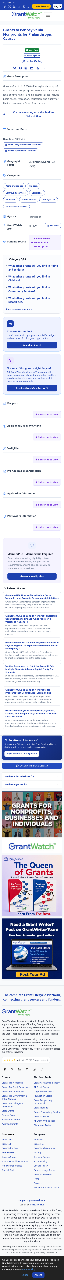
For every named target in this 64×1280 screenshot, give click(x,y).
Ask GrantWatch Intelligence (30, 388)
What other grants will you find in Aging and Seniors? (33, 267)
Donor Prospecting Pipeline (47, 1112)
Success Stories (9, 1157)
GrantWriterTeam (10, 1148)
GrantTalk (6, 1143)
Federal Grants (9, 1115)
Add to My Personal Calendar (22, 150)
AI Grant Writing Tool (44, 1120)
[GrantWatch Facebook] (5, 6)
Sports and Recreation (16, 206)
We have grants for (16, 784)
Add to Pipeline (33, 55)
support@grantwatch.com (32, 1200)
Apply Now (33, 50)
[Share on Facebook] (20, 68)
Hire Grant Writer (33, 61)
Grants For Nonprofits (12, 1082)
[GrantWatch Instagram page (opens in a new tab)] (34, 1069)
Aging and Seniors (14, 186)
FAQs (36, 1178)
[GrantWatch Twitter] (9, 6)
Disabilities (37, 193)
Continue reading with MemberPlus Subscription (33, 114)
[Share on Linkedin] (31, 68)
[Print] (45, 68)
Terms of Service (42, 1157)
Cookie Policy (28, 1269)
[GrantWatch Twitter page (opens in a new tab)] (12, 1069)
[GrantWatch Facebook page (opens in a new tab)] (5, 1069)
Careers (38, 1183)
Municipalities (29, 199)
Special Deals (8, 1170)
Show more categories (18, 309)
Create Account (41, 6)
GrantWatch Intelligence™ (47, 1082)
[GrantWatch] (27, 15)
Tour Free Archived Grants (15, 1161)
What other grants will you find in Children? (29, 278)
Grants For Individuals (13, 1091)
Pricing (37, 1152)
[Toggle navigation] (48, 15)
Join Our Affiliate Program (46, 1187)
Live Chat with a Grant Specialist (34, 765)
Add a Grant (8, 1152)
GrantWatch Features (44, 1148)
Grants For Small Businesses (16, 1087)
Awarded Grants (10, 1123)
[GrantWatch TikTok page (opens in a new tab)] (42, 1069)
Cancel (25, 1275)
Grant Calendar (41, 1116)
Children (33, 186)
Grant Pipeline (41, 1107)
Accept (38, 1275)
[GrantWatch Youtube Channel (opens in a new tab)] (27, 1069)
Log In (57, 6)
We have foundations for (19, 776)
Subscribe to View (48, 414)
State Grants (8, 1110)
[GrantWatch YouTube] (19, 6)
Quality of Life (48, 199)
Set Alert (54, 225)
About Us (38, 1139)
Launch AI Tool (30, 345)
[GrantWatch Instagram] (24, 6)
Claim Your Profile (42, 1125)
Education (10, 199)
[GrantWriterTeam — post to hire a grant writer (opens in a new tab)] (32, 948)
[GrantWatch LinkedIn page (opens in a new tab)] (19, 1069)
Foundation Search (43, 1095)
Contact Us (39, 1143)
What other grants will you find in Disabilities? (29, 300)
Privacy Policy (40, 1161)
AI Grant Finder (41, 1087)
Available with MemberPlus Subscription (42, 242)
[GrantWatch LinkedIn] (14, 6)
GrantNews (7, 1139)
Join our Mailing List (12, 1165)
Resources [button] (8, 1134)
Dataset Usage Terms (44, 1170)
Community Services (15, 193)
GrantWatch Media (43, 1174)
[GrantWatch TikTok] (28, 6)
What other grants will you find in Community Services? (29, 289)
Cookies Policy (41, 1165)
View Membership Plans (32, 576)
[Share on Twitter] (14, 68)
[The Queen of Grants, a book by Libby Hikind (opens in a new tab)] (32, 885)
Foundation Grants (11, 1119)
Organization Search (44, 1091)
